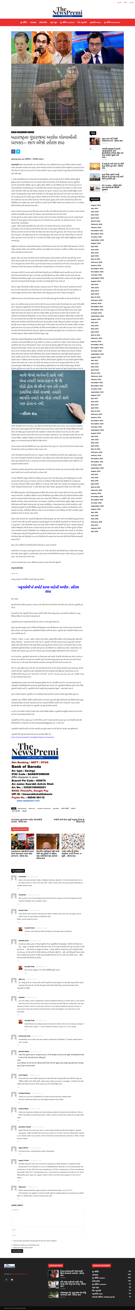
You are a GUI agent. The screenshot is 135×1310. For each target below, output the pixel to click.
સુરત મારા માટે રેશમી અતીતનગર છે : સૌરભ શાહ (112, 139)
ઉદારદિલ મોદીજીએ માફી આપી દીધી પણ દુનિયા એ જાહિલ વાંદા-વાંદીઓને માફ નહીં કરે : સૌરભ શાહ (47, 855)
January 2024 (96, 303)
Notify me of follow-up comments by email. (26, 1245)
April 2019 (95, 484)
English (131, 2)
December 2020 (97, 420)
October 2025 (96, 237)
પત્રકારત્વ (73, 808)
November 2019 (97, 461)
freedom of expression (44, 808)
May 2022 (95, 366)
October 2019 (96, 465)
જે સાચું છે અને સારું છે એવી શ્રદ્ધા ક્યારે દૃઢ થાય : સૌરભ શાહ (113, 165)
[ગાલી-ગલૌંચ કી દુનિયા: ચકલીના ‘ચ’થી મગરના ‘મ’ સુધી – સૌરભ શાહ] (73, 842)
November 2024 (97, 271)
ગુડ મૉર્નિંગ (23, 22)
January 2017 (96, 528)
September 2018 (97, 506)
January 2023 (96, 341)
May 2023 (95, 328)
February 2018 (96, 522)
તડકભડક (33, 22)
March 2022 (95, 373)
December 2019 (97, 458)
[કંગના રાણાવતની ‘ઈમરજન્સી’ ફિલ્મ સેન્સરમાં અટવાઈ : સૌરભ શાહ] (53, 1273)
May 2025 (95, 252)
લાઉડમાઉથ (43, 22)
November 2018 (97, 499)
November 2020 (97, 423)
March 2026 (95, 221)
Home (13, 29)
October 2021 (96, 389)
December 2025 (97, 230)
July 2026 (94, 208)
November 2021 (97, 385)
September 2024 (97, 278)
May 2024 (95, 290)
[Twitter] (12, 1280)
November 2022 (97, 347)
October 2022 (96, 351)
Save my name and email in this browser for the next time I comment (35, 1241)
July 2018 (94, 512)
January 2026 (96, 227)
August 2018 (95, 509)
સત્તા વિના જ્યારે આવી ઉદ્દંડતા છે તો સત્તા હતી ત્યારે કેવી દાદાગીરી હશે (112, 176)
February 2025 (96, 262)
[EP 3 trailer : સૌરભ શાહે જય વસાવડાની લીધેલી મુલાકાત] (95, 188)
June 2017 (94, 525)
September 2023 (97, 316)
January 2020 (96, 455)
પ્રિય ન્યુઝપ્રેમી (82, 22)
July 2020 (94, 436)
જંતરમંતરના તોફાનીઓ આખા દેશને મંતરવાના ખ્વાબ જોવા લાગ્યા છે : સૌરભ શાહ (22, 853)
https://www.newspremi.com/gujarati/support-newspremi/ (32, 737)
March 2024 (95, 297)
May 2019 (94, 480)
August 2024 (96, 281)
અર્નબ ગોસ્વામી (65, 808)
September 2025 (97, 240)
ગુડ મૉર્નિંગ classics (67, 22)
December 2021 (97, 382)
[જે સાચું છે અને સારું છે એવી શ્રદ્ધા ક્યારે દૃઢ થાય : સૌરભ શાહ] (95, 166)
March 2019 (95, 487)
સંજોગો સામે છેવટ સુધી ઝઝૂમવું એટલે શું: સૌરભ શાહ (69, 821)
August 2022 (96, 357)
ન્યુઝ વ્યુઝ (53, 22)
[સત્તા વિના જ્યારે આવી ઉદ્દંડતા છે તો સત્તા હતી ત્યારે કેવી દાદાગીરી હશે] (95, 177)
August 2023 (96, 319)
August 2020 (96, 433)
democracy (32, 808)
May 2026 (95, 214)
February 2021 (96, 414)
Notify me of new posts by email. (23, 1247)
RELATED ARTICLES (19, 829)
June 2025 (95, 249)
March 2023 (95, 335)
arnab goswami (22, 808)
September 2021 (97, 392)
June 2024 (95, 287)
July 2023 (94, 322)
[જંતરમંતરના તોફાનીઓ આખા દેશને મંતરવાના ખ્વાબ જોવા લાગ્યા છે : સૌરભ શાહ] (22, 842)
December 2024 (97, 268)
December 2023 (97, 306)
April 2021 (95, 408)
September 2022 (97, 354)
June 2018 (94, 515)
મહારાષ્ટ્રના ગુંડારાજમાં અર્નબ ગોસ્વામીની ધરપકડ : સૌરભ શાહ (26, 821)
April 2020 (95, 446)
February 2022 (96, 376)
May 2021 (94, 404)
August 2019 (95, 471)
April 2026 (95, 218)
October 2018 (96, 503)
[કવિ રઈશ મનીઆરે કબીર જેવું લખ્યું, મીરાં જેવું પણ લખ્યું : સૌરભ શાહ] (53, 1284)
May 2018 (94, 518)
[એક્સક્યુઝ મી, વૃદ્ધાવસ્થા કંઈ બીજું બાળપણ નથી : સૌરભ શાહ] (53, 1295)
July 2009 (94, 531)
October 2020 (96, 427)
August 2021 (95, 395)
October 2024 (96, 275)
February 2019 (96, 490)
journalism (56, 808)
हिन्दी (125, 2)
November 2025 (97, 233)
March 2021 (95, 411)
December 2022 (97, 344)
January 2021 (96, 417)
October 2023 (96, 313)
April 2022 (95, 370)
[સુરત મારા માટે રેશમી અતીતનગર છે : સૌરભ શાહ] (95, 141)
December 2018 (97, 496)
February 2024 (96, 300)
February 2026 (96, 224)
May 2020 (95, 442)
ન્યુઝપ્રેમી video (95, 22)
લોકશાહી (24, 811)
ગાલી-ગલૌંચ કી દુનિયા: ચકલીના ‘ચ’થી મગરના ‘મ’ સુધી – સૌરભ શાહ (72, 853)
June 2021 (94, 401)
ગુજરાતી (119, 2)
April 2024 (95, 294)
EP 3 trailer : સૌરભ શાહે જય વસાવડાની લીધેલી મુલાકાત (112, 187)
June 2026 (95, 211)
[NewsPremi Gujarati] (67, 12)
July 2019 (94, 474)
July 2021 (94, 398)
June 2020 (95, 439)
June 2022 (95, 363)
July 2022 (94, 360)
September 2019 (97, 468)
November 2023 (97, 309)
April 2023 (95, 332)
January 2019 (96, 493)
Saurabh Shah (29, 928)
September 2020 (97, 430)
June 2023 (95, 325)
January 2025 (96, 265)
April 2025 (95, 256)
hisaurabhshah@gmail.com (20, 1274)
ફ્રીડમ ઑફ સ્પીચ (16, 811)
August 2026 (96, 205)
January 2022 (96, 379)
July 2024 (94, 284)
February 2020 (96, 452)
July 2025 (94, 246)
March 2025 (95, 259)
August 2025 (96, 243)
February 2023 (96, 338)
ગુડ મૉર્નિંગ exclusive (112, 22)
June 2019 (94, 477)
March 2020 (95, 449)
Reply (18, 888)
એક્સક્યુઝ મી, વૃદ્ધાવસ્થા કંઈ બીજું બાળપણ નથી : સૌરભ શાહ (73, 1293)
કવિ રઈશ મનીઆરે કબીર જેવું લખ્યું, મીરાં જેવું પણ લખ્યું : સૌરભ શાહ (73, 1284)
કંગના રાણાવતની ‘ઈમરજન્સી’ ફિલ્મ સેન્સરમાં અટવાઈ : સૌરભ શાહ (72, 1273)
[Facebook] (6, 1280)
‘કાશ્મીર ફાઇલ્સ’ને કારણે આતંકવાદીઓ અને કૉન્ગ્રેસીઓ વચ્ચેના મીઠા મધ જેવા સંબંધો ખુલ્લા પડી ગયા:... (112, 153)
